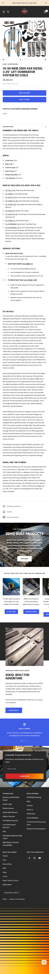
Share (5, 114)
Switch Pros (31, 611)
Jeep (4, 872)
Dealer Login (7, 804)
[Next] (45, 59)
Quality (9, 512)
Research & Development (36, 829)
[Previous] (4, 59)
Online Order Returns (10, 812)
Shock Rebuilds (32, 818)
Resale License (8, 808)
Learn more (33, 3)
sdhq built (14, 710)
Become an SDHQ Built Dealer (11, 798)
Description (8, 126)
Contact (30, 806)
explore (24, 559)
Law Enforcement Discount (9, 826)
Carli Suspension (10, 64)
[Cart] (45, 12)
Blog (28, 801)
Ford (4, 860)
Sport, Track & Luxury (10, 880)
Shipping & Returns (14, 506)
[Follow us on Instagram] (34, 858)
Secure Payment (13, 517)
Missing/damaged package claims (12, 837)
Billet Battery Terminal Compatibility (11, 843)
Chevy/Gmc (7, 864)
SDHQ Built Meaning (34, 797)
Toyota (5, 856)
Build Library (7, 885)
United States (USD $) (11, 892)
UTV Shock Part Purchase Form (36, 823)
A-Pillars (11, 611)
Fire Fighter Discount (10, 821)
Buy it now (24, 99)
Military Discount (9, 816)
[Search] (8, 12)
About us (30, 810)
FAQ (4, 831)
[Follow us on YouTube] (39, 858)
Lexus (5, 876)
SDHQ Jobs (31, 814)
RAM (4, 868)
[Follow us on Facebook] (29, 858)
